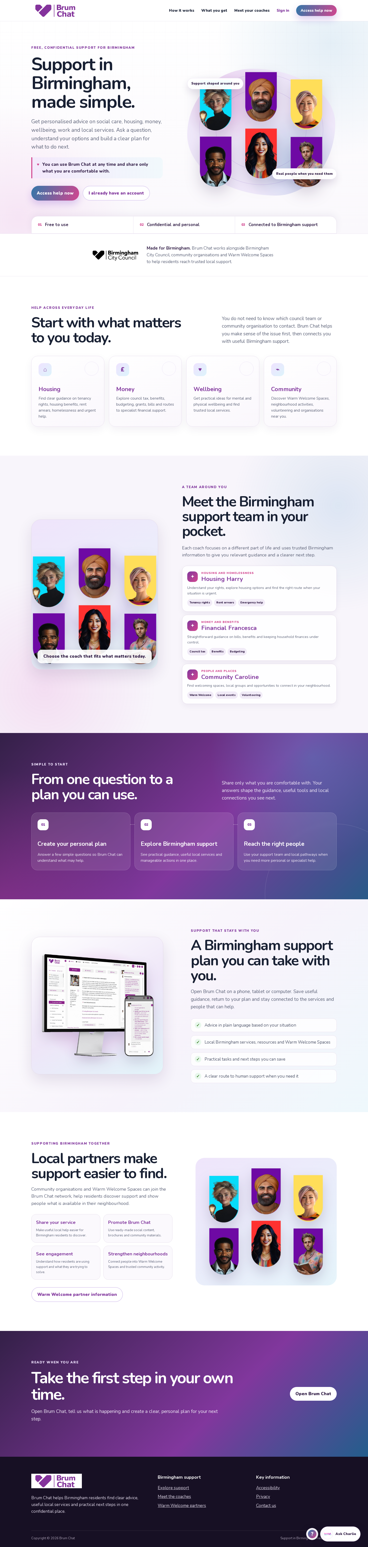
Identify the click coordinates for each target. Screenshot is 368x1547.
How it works (181, 10)
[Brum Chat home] (56, 10)
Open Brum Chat (313, 1394)
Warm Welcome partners (182, 1505)
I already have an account (116, 193)
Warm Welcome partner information (77, 1294)
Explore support (173, 1488)
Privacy (263, 1496)
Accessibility (268, 1488)
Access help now (316, 10)
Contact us (266, 1505)
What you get (214, 10)
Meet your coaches (252, 10)
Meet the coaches (174, 1496)
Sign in (283, 10)
